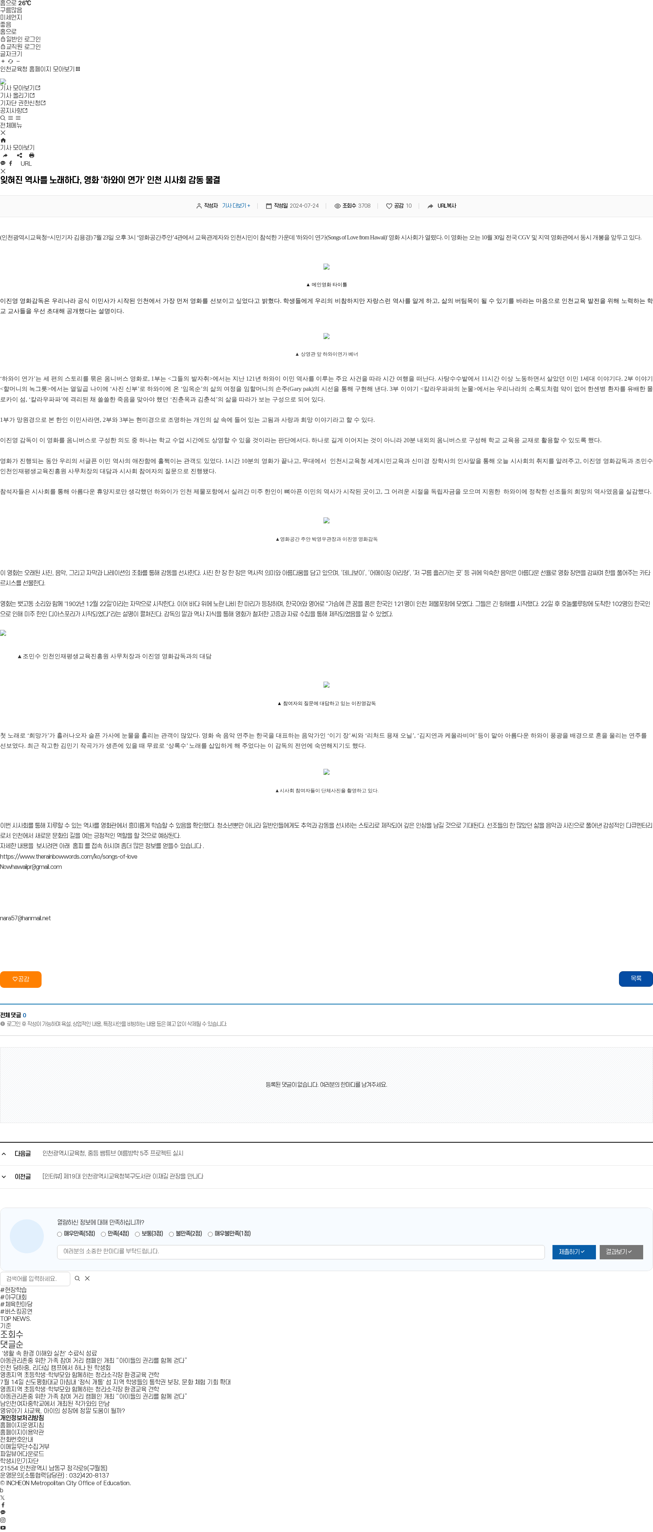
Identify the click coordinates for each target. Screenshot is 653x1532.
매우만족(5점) (79, 1233)
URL (27, 164)
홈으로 (8, 3)
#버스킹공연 (16, 1311)
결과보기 (616, 1252)
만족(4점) (118, 1233)
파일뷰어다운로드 (22, 1454)
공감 (23, 979)
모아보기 (37, 69)
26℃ (24, 3)
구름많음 (11, 10)
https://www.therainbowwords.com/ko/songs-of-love (68, 856)
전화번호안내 (16, 1439)
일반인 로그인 (23, 39)
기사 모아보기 (17, 148)
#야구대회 (13, 1297)
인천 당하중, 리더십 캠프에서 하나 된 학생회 (55, 1368)
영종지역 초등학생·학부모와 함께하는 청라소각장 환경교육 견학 (79, 1375)
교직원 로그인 (23, 47)
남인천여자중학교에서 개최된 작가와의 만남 (55, 1404)
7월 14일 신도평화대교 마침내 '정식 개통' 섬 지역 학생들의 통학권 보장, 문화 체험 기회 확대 (115, 1382)
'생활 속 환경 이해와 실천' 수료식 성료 (48, 1353)
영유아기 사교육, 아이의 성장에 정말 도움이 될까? (62, 1411)
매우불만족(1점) (233, 1233)
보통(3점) (152, 1233)
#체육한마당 (16, 1304)
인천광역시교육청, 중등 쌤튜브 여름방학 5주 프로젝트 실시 (112, 1153)
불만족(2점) (189, 1233)
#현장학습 (13, 1290)
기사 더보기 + (236, 206)
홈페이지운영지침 (22, 1425)
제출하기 (569, 1252)
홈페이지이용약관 (22, 1432)
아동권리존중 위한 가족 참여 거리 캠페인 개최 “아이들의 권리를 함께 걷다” (93, 1361)
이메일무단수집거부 (25, 1447)
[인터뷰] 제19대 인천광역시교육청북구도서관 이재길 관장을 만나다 (122, 1176)
